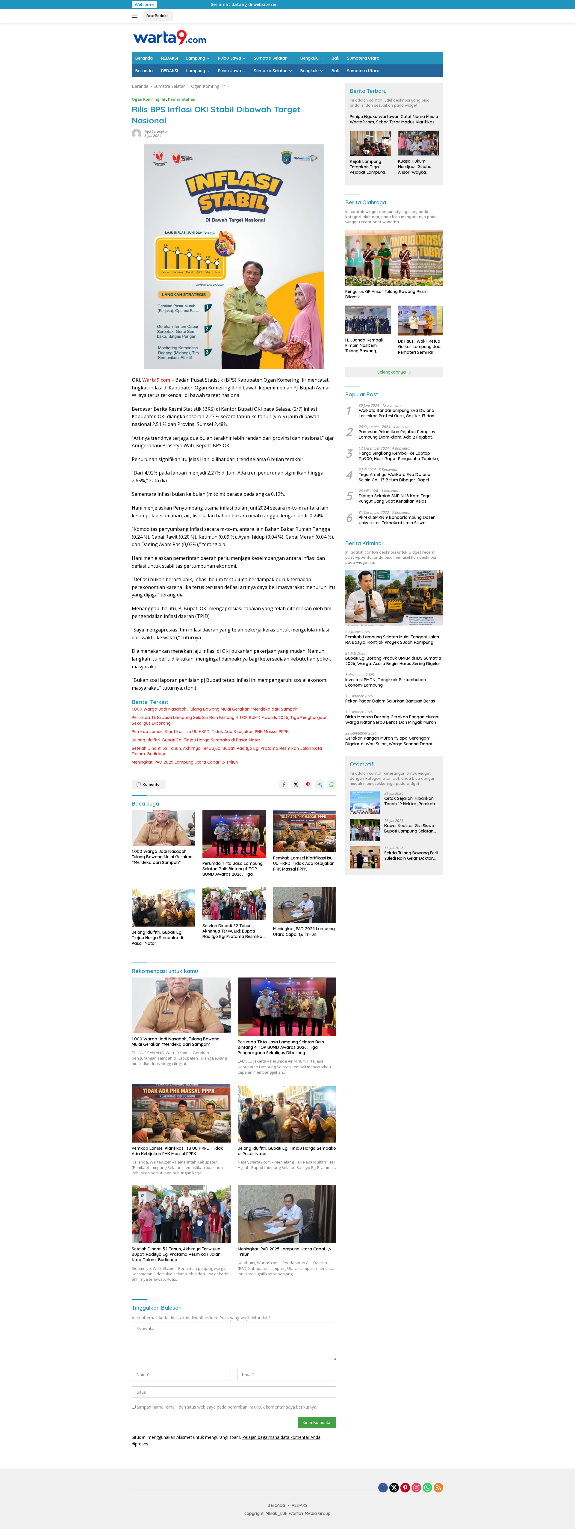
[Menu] (136, 16)
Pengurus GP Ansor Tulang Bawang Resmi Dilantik (387, 294)
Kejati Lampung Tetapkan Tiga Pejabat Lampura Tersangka (367, 167)
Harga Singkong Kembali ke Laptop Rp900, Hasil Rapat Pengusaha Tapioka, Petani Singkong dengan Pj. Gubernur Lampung (399, 456)
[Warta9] (169, 37)
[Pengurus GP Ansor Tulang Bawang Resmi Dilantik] (394, 257)
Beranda (144, 58)
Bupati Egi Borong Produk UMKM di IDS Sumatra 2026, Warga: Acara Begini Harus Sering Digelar (393, 660)
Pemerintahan (181, 99)
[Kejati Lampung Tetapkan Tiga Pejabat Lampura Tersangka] (370, 143)
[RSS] (438, 1488)
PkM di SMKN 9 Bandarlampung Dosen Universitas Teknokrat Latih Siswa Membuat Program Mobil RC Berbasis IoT (400, 520)
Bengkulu (309, 58)
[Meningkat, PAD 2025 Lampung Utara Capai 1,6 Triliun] (305, 905)
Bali (335, 58)
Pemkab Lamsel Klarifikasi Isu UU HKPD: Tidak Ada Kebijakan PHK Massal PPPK (210, 731)
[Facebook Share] (283, 784)
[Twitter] (394, 1488)
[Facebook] (383, 1488)
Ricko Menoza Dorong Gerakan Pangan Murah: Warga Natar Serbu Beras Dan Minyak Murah (392, 719)
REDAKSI (169, 58)
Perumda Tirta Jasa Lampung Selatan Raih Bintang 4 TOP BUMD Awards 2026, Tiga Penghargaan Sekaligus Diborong (230, 720)
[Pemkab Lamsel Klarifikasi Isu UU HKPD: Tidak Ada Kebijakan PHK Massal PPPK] (305, 831)
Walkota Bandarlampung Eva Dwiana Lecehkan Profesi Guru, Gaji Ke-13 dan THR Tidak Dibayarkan (396, 413)
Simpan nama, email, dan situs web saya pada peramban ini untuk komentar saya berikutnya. (227, 1407)
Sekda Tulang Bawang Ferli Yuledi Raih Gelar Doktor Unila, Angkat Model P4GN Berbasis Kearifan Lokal (411, 855)
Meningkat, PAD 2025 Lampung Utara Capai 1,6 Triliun (185, 762)
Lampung (195, 58)
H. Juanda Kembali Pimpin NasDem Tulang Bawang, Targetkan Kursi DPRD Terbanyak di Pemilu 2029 (367, 345)
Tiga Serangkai (156, 131)
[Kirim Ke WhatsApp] (331, 784)
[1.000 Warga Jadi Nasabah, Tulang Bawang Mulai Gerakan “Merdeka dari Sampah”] (163, 828)
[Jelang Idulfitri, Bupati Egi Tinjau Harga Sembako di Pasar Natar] (163, 907)
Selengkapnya (392, 372)
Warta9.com (156, 380)
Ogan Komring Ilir (149, 99)
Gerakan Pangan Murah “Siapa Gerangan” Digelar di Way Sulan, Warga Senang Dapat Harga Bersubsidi (388, 740)
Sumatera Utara (363, 58)
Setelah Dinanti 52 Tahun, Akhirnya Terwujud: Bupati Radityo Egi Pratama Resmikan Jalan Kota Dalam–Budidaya (227, 751)
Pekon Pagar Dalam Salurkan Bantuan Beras (390, 701)
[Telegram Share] (319, 784)
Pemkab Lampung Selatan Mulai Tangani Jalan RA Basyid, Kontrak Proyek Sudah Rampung (392, 639)
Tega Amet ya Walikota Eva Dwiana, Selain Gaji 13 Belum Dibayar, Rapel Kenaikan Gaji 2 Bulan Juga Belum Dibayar (395, 477)
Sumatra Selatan (271, 58)
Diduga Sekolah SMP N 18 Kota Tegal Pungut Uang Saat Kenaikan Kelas (395, 498)
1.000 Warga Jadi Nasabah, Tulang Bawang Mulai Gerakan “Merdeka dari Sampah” (215, 709)
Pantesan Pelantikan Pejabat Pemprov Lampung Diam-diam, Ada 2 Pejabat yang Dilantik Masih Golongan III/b (397, 434)
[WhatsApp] (427, 1488)
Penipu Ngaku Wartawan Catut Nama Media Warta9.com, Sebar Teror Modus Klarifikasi (394, 119)
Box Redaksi (158, 15)
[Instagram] (416, 1488)
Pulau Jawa (229, 58)
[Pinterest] (405, 1488)
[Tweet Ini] (295, 784)
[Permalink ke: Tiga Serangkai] (136, 133)
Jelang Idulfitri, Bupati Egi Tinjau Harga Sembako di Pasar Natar (196, 740)
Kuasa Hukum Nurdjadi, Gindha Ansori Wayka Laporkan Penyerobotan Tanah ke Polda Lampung (415, 166)
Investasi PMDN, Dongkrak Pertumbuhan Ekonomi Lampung (385, 682)
